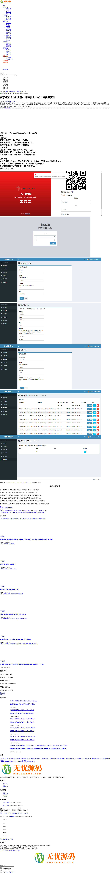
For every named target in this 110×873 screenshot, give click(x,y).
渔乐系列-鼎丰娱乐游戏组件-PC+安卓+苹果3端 (22, 731)
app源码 (8, 27)
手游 (69, 758)
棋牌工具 (8, 52)
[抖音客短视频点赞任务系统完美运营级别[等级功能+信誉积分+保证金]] (19, 643)
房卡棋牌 (66, 758)
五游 (18, 758)
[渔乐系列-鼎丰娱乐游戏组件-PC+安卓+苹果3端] (22, 727)
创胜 (32, 758)
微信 (53, 758)
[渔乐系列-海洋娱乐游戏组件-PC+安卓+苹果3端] (22, 719)
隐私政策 (5, 786)
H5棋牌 (6, 758)
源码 (2, 761)
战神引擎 (59, 758)
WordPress (8, 23)
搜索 (16, 75)
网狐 (24, 761)
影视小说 (8, 32)
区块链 (37, 758)
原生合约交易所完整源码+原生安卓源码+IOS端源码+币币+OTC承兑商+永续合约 (21, 511)
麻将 (33, 761)
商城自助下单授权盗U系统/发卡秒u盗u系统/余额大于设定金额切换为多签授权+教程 (26, 539)
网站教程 (8, 46)
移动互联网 (18, 761)
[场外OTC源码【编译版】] (7, 543)
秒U (3, 507)
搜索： (2, 808)
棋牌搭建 (8, 43)
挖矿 (73, 758)
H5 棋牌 (8, 10)
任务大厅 (2, 694)
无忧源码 (12, 816)
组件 (21, 761)
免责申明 (5, 785)
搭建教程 (79, 758)
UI (8, 758)
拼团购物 (8, 57)
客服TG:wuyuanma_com (6, 850)
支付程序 (85, 758)
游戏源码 (5, 15)
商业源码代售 (9, 59)
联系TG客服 (6, 802)
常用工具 (5, 48)
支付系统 (89, 758)
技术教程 (5, 41)
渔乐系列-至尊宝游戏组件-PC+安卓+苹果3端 (21, 713)
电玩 (8, 761)
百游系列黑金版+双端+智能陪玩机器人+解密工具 (23, 704)
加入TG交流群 (7, 805)
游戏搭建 (8, 45)
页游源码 (8, 20)
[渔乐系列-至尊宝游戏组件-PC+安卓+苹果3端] (22, 710)
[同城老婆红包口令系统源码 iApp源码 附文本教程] (13, 618)
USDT (10, 758)
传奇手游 (25, 758)
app (1, 758)
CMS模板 (8, 29)
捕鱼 (75, 758)
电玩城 (13, 761)
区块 (35, 758)
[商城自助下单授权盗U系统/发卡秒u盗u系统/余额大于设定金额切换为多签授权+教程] (22, 518)
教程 (93, 758)
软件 (31, 761)
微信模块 (8, 37)
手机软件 (8, 51)
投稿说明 (5, 796)
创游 (29, 758)
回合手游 (46, 758)
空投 (5, 507)
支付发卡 (8, 34)
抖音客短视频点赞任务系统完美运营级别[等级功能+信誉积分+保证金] (22, 664)
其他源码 (8, 40)
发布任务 (2, 693)
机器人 (101, 758)
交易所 (21, 758)
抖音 (71, 758)
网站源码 (5, 21)
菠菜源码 (8, 13)
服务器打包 (96, 758)
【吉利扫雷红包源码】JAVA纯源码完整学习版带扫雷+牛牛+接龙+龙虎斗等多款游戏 (22, 512)
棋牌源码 (8, 8)
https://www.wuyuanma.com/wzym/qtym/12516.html (18, 482)
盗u (1, 507)
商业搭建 (8, 12)
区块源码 (8, 30)
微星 (55, 758)
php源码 (8, 24)
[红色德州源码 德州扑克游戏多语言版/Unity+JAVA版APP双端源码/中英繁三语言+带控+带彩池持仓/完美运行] (38, 745)
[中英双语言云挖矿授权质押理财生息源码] (11, 593)
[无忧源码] (5, 3)
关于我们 (5, 783)
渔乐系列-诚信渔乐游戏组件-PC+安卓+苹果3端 (22, 740)
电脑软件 (8, 49)
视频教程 (28, 761)
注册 (7, 872)
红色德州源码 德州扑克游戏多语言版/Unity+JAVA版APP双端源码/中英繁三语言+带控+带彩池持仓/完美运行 (38, 748)
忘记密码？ (12, 872)
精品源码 (5, 7)
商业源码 (8, 38)
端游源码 (8, 18)
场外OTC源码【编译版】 (8, 564)
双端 (43, 758)
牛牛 (6, 761)
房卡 (62, 758)
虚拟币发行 (9, 507)
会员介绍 (5, 793)
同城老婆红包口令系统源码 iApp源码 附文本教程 (15, 639)
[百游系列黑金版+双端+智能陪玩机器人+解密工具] (23, 700)
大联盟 (50, 758)
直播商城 (8, 35)
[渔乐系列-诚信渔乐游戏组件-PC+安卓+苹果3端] (22, 736)
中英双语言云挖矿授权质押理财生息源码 (13, 614)
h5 (3, 758)
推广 (15, 101)
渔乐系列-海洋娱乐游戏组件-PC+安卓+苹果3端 (22, 722)
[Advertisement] (55, 119)
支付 (82, 758)
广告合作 (5, 794)
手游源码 (8, 16)
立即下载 (7, 108)
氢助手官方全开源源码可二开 (9, 589)
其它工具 (8, 54)
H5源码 (8, 26)
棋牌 (104, 758)
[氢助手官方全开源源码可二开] (8, 568)
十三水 (40, 758)
